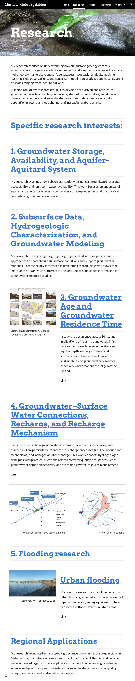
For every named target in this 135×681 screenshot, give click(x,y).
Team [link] (92, 4)
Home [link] (65, 4)
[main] (67, 32)
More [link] (118, 4)
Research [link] (78, 4)
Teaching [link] (105, 4)
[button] (131, 5)
